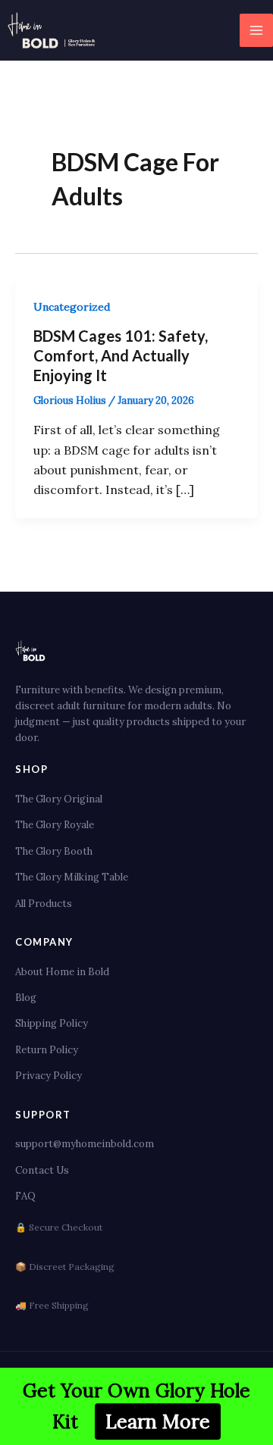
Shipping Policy (51, 1023)
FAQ (25, 1196)
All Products (43, 903)
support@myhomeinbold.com (84, 1143)
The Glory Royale (54, 824)
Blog (25, 997)
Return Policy (46, 1049)
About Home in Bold (62, 971)
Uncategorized (71, 307)
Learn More (157, 1421)
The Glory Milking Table (71, 877)
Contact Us (42, 1170)
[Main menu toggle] (256, 30)
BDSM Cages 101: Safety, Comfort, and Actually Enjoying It (120, 355)
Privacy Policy (48, 1075)
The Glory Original (58, 799)
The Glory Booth (54, 851)
